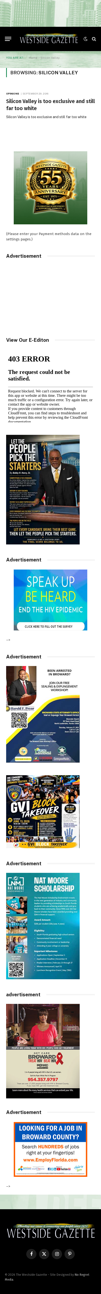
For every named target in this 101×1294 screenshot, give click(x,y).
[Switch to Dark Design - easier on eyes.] (85, 39)
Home (33, 57)
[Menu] (8, 38)
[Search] (93, 38)
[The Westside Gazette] (49, 39)
